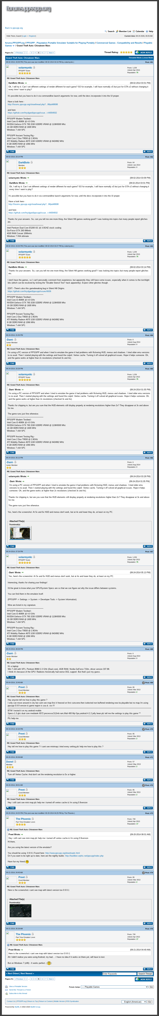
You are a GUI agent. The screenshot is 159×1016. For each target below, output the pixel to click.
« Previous (19, 53)
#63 (151, 246)
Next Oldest (13, 973)
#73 (151, 813)
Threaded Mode (135, 58)
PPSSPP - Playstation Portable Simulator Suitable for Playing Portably (60, 43)
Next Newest (26, 973)
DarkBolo (24, 162)
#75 (151, 929)
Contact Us (11, 1001)
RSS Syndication (72, 1001)
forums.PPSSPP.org (15, 43)
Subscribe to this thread (18, 993)
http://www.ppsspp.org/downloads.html (62, 853)
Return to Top (32, 1001)
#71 (151, 757)
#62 (151, 157)
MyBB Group (35, 1007)
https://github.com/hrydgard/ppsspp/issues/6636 (29, 291)
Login (24, 36)
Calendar (140, 31)
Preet (21, 687)
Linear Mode (148, 58)
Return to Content (45, 1001)
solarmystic (68, 62)
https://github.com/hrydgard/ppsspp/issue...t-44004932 (32, 113)
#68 (151, 649)
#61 (151, 62)
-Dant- (9, 339)
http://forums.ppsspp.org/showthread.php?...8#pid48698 (33, 104)
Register (32, 36)
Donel (9, 761)
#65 (151, 369)
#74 (151, 873)
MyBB (17, 1007)
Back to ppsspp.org (14, 28)
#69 (151, 683)
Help (151, 31)
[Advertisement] (61, 20)
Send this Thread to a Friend (20, 990)
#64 (151, 335)
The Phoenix (69, 813)
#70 (151, 729)
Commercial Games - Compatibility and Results (119, 43)
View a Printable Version (18, 986)
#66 (151, 458)
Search (111, 31)
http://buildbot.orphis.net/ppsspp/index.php (84, 856)
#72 (151, 785)
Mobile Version (59, 1001)
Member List (125, 31)
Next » (51, 53)
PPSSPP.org (21, 1001)
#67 (151, 552)
